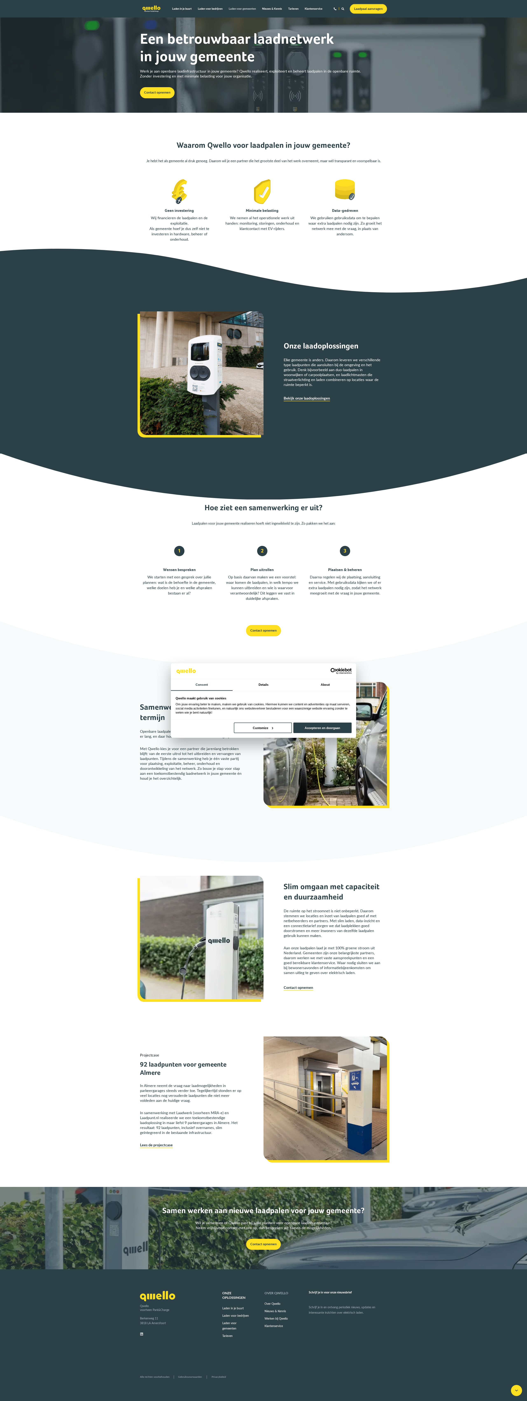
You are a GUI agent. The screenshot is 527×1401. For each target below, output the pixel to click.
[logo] (157, 1296)
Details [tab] (264, 684)
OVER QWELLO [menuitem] (276, 1293)
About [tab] (325, 684)
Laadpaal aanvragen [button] (368, 8)
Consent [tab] (202, 684)
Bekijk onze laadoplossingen (307, 398)
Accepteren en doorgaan (322, 727)
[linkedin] (143, 1334)
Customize (260, 727)
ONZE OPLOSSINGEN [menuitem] (233, 1295)
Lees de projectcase (156, 1145)
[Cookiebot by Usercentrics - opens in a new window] (334, 671)
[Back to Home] (151, 8)
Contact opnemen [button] (157, 92)
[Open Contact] (335, 9)
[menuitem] (183, 8)
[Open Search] (343, 8)
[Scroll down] (516, 1390)
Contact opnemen (298, 988)
